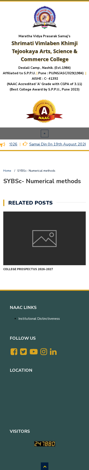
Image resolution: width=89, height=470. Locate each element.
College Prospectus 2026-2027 (28, 269)
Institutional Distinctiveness (39, 319)
